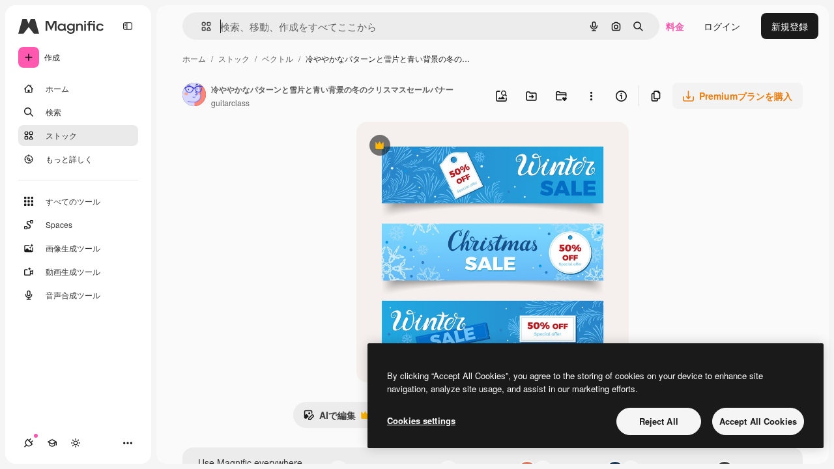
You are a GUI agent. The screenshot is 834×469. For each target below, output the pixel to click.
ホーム (194, 58)
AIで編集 (329, 418)
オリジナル (446, 147)
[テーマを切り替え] (75, 443)
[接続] (28, 443)
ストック (234, 58)
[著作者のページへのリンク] (194, 96)
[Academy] (52, 443)
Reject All (658, 421)
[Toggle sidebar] (127, 26)
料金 (675, 26)
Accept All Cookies (758, 421)
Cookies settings (421, 420)
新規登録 (789, 26)
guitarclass (230, 102)
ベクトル (277, 58)
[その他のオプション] (591, 96)
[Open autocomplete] (201, 26)
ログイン (722, 26)
